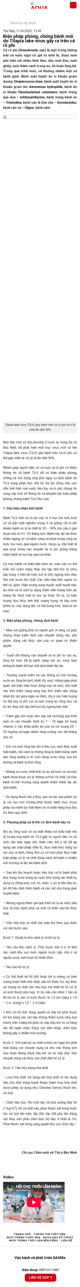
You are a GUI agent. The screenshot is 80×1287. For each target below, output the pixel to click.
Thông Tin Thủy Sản (49, 1234)
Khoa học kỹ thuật (23, 23)
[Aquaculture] (39, 5)
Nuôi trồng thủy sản (23, 1237)
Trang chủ (22, 1234)
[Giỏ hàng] (73, 5)
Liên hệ (66, 1240)
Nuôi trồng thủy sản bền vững (33, 1240)
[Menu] (5, 5)
